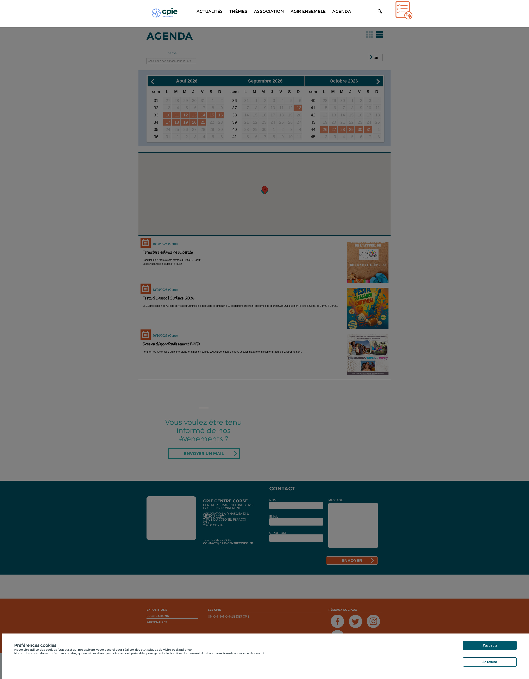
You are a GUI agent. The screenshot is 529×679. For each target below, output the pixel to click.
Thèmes (238, 11)
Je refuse (490, 662)
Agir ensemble (308, 11)
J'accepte (489, 645)
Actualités (210, 11)
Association (269, 11)
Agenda (341, 11)
